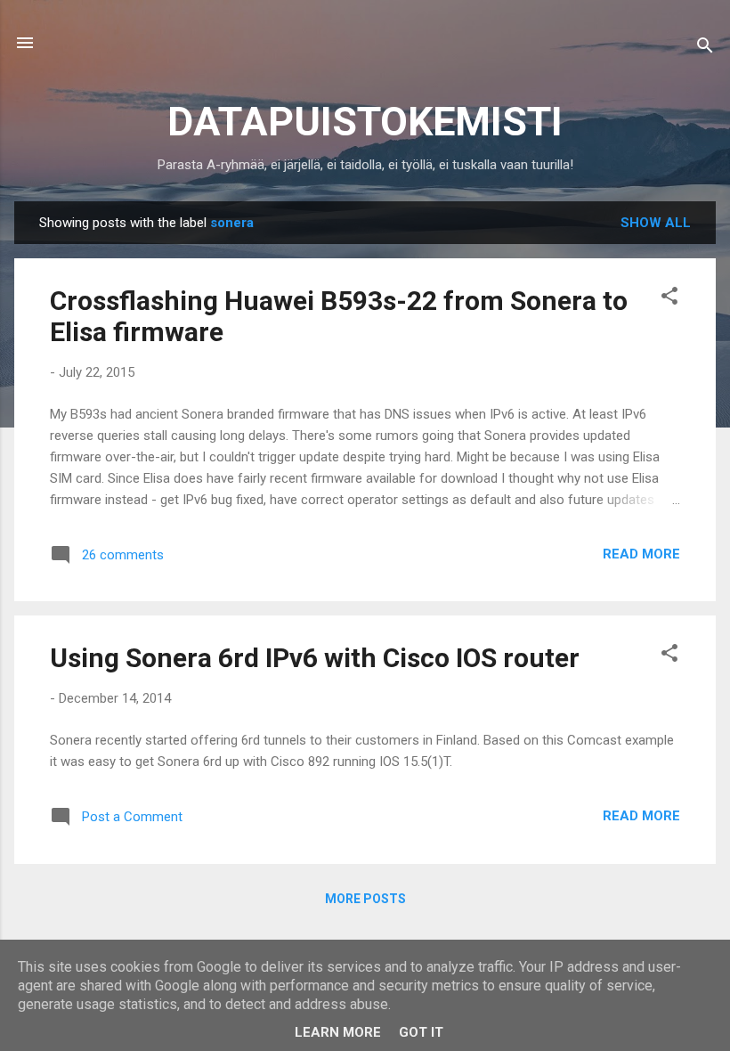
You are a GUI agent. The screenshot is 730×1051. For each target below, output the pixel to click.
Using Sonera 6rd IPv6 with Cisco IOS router (315, 657)
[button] (669, 299)
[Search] (705, 48)
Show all (655, 223)
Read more (641, 554)
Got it (421, 1032)
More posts (365, 899)
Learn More (338, 1032)
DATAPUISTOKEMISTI (365, 121)
